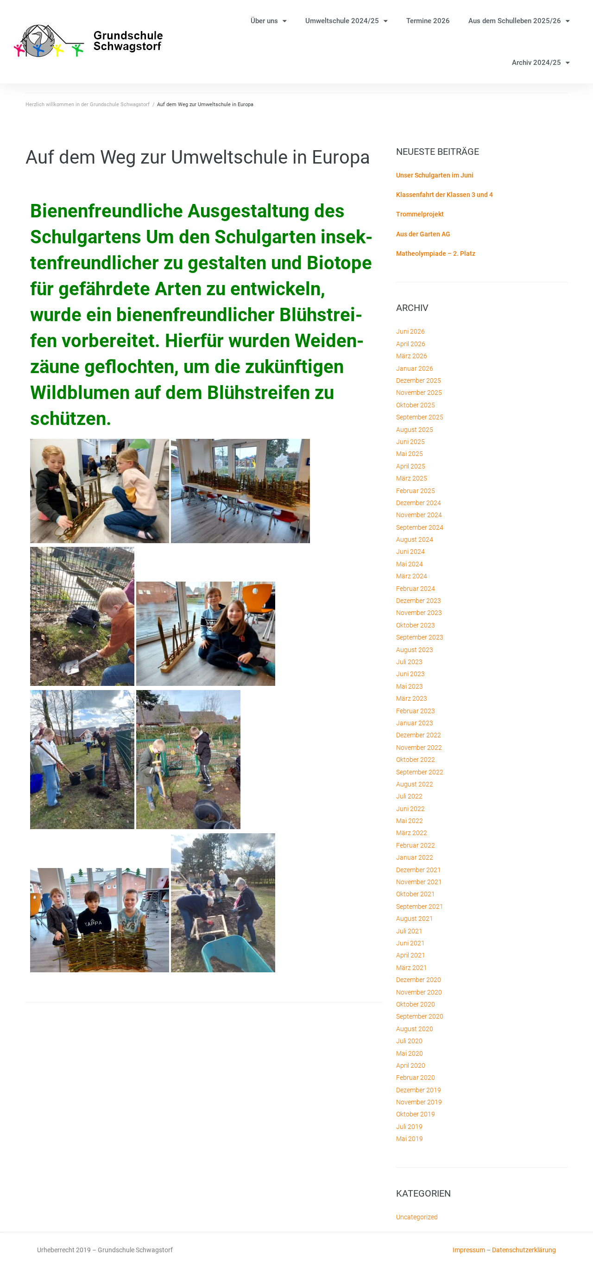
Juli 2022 (409, 796)
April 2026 (410, 344)
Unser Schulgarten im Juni (434, 175)
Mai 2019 (409, 1138)
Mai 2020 (409, 1053)
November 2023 (419, 612)
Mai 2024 (409, 564)
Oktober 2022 (415, 759)
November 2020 (419, 992)
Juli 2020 (409, 1041)
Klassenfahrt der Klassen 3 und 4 (444, 194)
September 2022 (419, 772)
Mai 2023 (409, 686)
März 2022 (411, 833)
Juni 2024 (410, 551)
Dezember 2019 (418, 1090)
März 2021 (411, 967)
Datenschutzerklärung (524, 1250)
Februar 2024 (415, 588)
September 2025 (419, 417)
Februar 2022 (415, 845)
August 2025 (414, 429)
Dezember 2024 (418, 503)
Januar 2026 (414, 368)
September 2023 (419, 637)
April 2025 (410, 466)
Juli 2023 (409, 662)
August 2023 (414, 649)
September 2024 (419, 527)
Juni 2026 (410, 331)
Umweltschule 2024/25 (342, 21)
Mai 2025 (409, 453)
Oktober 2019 (415, 1114)
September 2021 (419, 906)
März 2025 (411, 478)
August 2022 (414, 784)
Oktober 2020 (415, 1004)
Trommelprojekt (420, 214)
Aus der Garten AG (423, 234)
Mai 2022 (409, 820)
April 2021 (410, 955)
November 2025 (419, 392)
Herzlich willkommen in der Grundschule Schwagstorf (87, 104)
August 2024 (414, 539)
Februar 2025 (415, 490)
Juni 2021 (410, 943)
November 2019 (419, 1102)
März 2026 (411, 356)
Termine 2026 (428, 21)
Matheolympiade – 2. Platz (435, 253)
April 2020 (410, 1065)
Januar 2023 (414, 723)
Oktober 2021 (415, 894)
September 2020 (419, 1016)
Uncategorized (417, 1217)
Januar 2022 (414, 857)
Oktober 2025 (415, 405)
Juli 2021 (409, 931)
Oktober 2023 (415, 625)
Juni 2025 (410, 441)
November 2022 (419, 747)
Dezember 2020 (418, 979)
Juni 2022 (410, 808)
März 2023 (411, 698)
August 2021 (414, 918)
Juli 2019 (409, 1126)
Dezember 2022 (418, 735)
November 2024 (419, 515)
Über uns (264, 21)
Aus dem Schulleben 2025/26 (514, 21)
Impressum (469, 1250)
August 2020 (414, 1029)
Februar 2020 (415, 1077)
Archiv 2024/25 (536, 62)
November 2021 (419, 882)
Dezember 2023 (418, 600)
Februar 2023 (415, 711)
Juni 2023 (410, 674)
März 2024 (411, 576)
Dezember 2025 (418, 380)
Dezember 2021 (418, 870)
